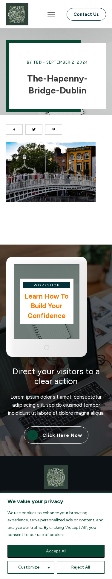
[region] (56, 535)
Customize (28, 567)
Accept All (56, 551)
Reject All (80, 567)
